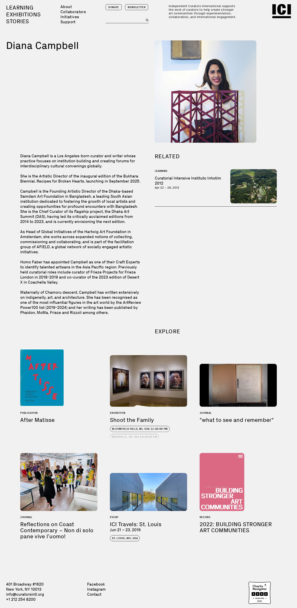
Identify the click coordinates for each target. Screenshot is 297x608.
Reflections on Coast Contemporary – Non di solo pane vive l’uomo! (56, 530)
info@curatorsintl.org (25, 594)
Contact (94, 594)
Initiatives (69, 16)
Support (68, 21)
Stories (17, 21)
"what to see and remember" (237, 420)
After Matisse (37, 420)
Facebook (96, 584)
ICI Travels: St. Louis (135, 524)
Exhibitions (23, 14)
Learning (19, 7)
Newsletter (137, 7)
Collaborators (73, 11)
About (66, 6)
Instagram (96, 589)
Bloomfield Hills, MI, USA (140, 428)
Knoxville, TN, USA (134, 436)
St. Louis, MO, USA (125, 538)
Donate (113, 7)
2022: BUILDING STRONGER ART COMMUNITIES (236, 527)
